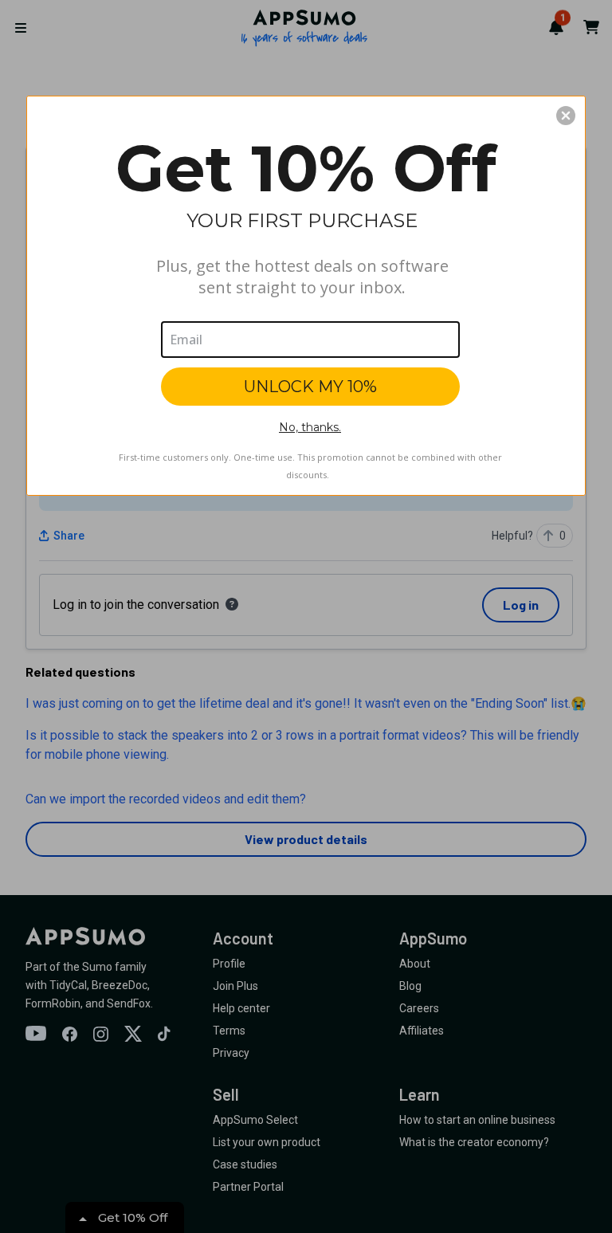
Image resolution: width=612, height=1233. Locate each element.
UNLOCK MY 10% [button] (310, 386)
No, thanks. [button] (310, 427)
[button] (565, 115)
